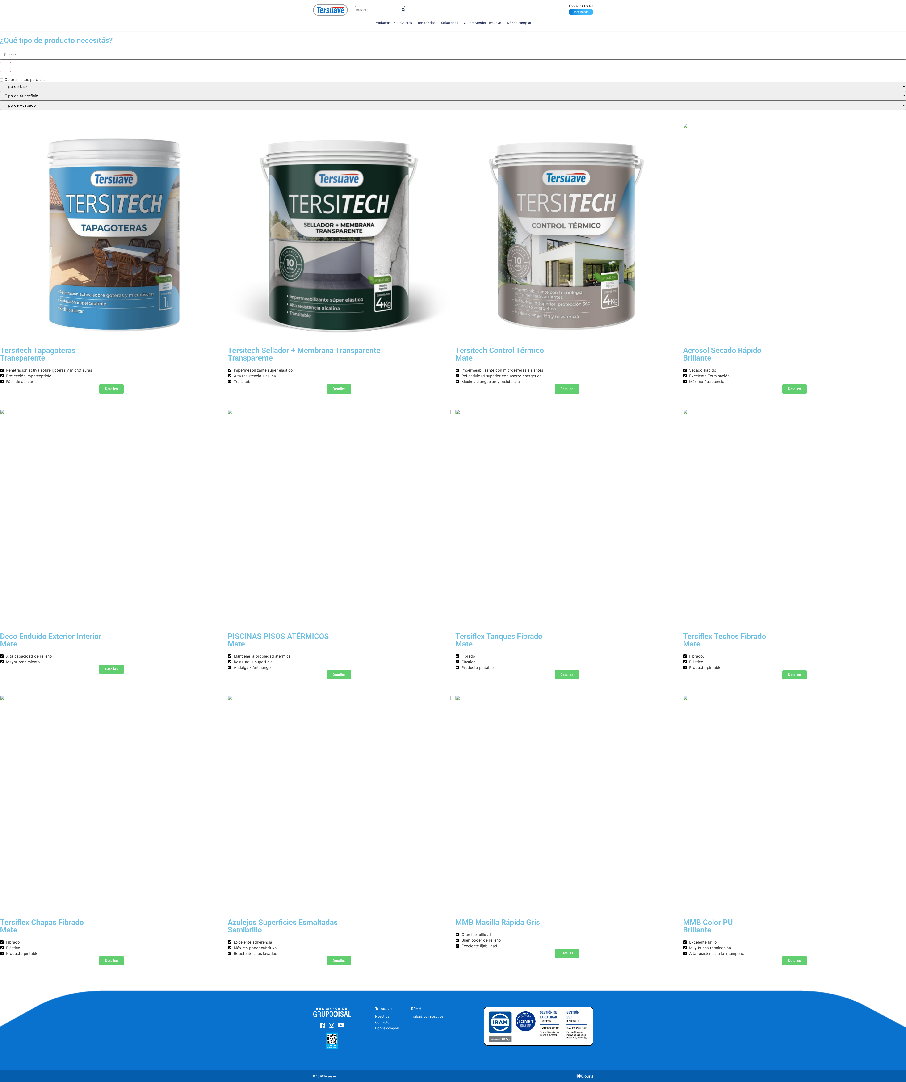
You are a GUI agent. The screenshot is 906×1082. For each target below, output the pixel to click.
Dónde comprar (519, 23)
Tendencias (427, 23)
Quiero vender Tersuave (482, 23)
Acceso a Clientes (581, 8)
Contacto (382, 1022)
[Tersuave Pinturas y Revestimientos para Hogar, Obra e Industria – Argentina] (330, 10)
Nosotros (382, 1016)
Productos (383, 23)
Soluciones (449, 23)
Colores (406, 23)
